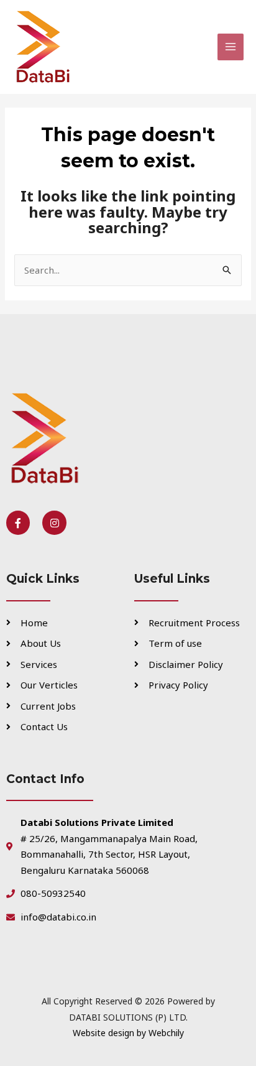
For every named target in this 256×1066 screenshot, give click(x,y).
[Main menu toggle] (230, 47)
